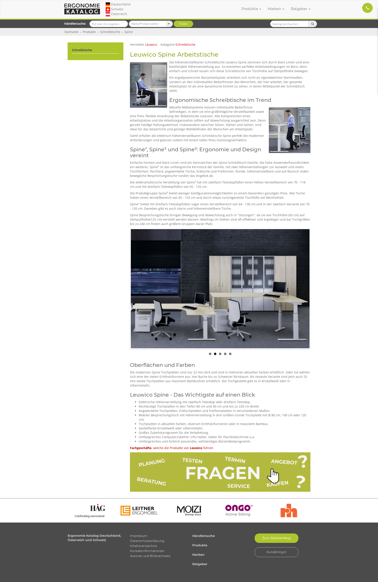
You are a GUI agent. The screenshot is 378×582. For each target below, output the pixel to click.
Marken (275, 9)
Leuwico (151, 44)
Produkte (250, 9)
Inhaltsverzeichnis (143, 546)
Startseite (71, 32)
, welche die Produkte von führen (171, 448)
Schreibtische (110, 32)
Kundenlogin (276, 552)
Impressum (138, 536)
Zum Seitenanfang (276, 538)
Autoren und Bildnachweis (150, 556)
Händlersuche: (75, 23)
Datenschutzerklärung (147, 541)
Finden (183, 24)
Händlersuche (203, 536)
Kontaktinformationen (147, 551)
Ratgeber (299, 9)
